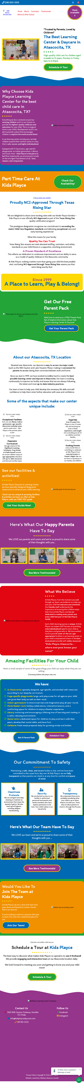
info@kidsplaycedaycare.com (22, 1018)
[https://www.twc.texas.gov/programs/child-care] (42, 198)
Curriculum (35, 11)
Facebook (63, 1012)
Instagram (63, 1016)
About (26, 11)
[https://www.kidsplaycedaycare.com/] (7, 12)
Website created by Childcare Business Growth (42, 1078)
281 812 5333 (23, 1022)
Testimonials (46, 11)
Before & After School (26, 15)
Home (20, 11)
